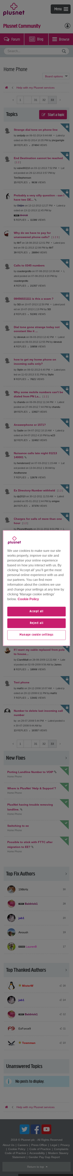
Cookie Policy (28, 599)
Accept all (36, 611)
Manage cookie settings (36, 635)
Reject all (36, 623)
